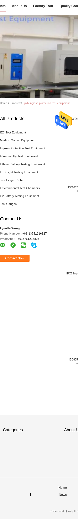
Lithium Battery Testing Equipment (22, 164)
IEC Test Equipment (13, 132)
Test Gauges (8, 204)
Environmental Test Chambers (20, 188)
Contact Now (14, 258)
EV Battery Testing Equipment (19, 196)
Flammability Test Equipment (19, 156)
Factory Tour (43, 6)
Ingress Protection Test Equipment (22, 148)
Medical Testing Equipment (17, 140)
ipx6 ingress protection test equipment (47, 103)
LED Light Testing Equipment (19, 172)
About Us (19, 6)
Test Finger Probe (12, 180)
